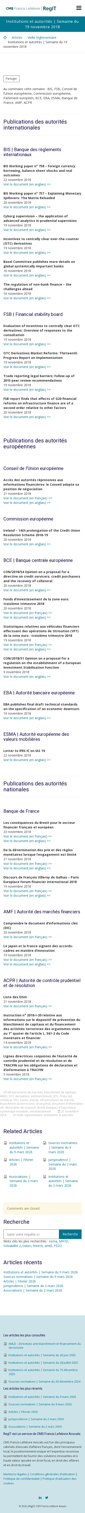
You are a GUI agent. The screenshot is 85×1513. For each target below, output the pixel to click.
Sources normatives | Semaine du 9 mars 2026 (63, 1147)
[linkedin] (40, 1497)
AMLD (3, 1096)
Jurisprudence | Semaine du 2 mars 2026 (62, 1164)
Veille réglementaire (42, 37)
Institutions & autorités (58, 1115)
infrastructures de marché (57, 1100)
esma (53, 1241)
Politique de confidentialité (21, 1479)
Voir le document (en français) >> (27, 498)
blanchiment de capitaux (60, 1092)
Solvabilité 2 (12, 1246)
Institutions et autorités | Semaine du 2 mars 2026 (63, 1181)
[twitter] (46, 1497)
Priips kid (66, 1096)
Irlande (34, 1100)
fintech (38, 1246)
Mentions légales (15, 1474)
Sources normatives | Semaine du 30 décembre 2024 (44, 1382)
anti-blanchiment (40, 1111)
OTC (55, 1096)
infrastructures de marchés (25, 1092)
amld (48, 1246)
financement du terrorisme (17, 1103)
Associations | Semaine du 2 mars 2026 (23, 1181)
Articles (17, 37)
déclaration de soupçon (20, 1107)
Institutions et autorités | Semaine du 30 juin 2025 (42, 1355)
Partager (11, 79)
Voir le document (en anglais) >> (27, 184)
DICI (16, 1100)
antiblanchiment (41, 1096)
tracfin (24, 1100)
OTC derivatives (19, 1096)
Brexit (41, 1107)
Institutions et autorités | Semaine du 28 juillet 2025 (43, 1363)
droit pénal (43, 1103)
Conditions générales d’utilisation (52, 1474)
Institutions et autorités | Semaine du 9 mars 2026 (24, 1147)
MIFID (63, 1241)
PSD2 (58, 1246)
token (27, 1246)
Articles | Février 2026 (19, 1281)
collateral (6, 1100)
